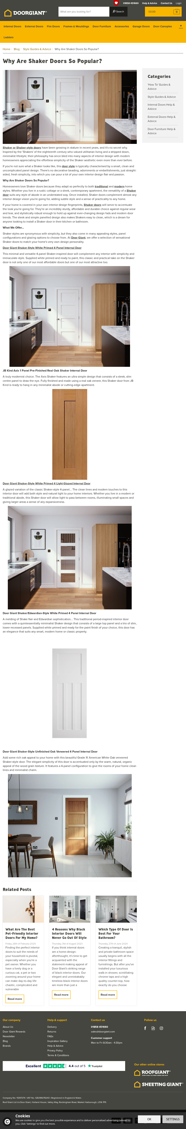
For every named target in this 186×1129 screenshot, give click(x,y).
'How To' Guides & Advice (159, 87)
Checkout (174, 12)
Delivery (52, 1027)
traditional (101, 186)
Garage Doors (141, 26)
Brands (7, 1046)
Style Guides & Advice (162, 97)
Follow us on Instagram (161, 1028)
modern (119, 186)
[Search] (118, 12)
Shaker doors (92, 205)
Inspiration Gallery (57, 1041)
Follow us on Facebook (145, 1028)
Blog (5, 1041)
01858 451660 (99, 1027)
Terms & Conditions (58, 1055)
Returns (51, 1032)
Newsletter (9, 1036)
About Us (8, 1027)
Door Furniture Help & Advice (161, 131)
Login (178, 3)
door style (68, 166)
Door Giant (78, 237)
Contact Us (166, 3)
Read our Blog (153, 1028)
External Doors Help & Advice (161, 119)
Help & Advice (55, 1046)
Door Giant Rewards (14, 1032)
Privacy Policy (55, 1051)
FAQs (50, 1036)
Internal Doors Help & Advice (161, 107)
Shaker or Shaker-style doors (22, 148)
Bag (156, 12)
